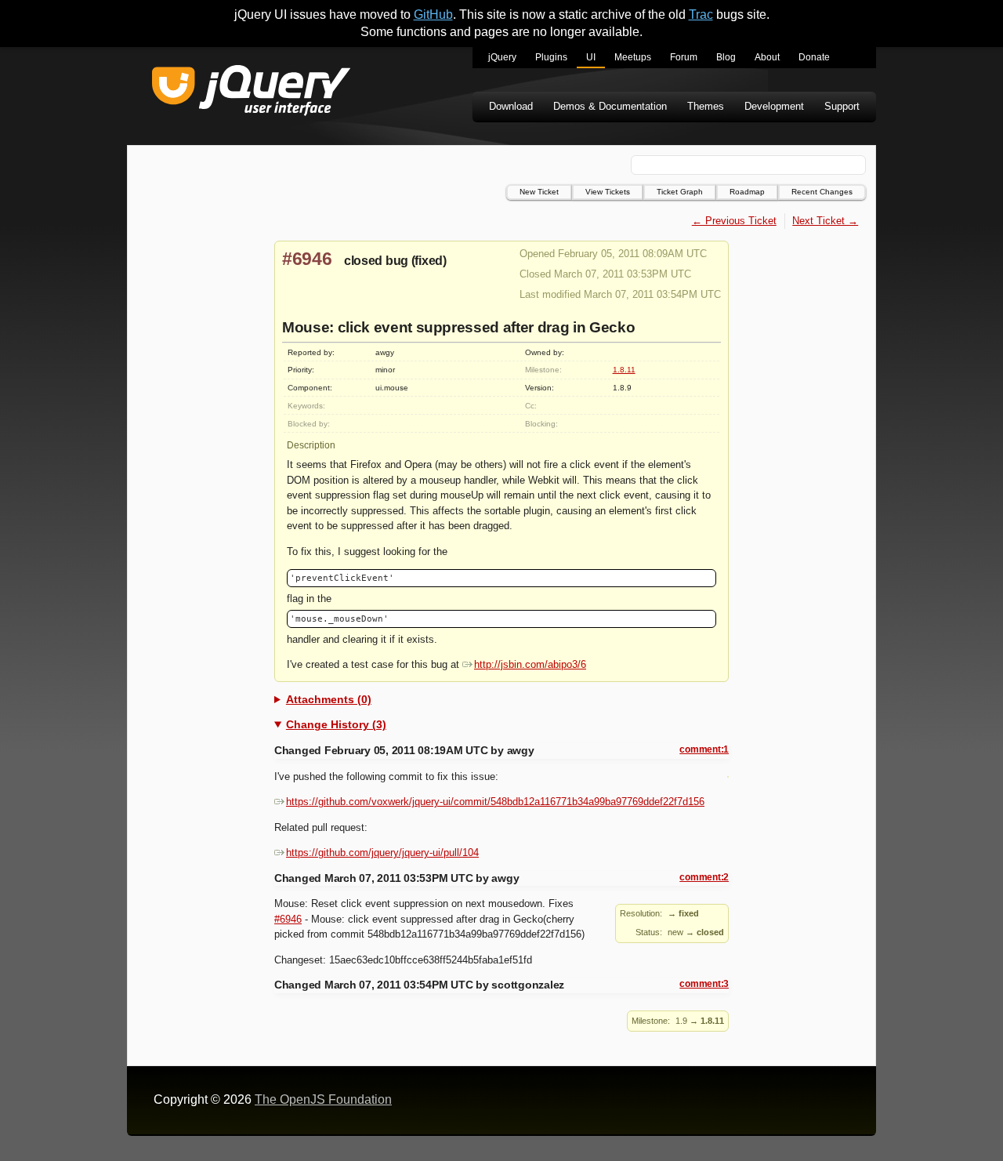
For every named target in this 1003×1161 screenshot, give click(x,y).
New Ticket (539, 191)
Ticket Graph (680, 191)
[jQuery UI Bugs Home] (251, 93)
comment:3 (704, 983)
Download (511, 106)
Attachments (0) (328, 699)
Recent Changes (822, 191)
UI (591, 57)
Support (842, 106)
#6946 (307, 259)
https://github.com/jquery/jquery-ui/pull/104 (382, 852)
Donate (814, 57)
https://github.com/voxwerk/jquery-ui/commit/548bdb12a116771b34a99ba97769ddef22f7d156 (495, 801)
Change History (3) (336, 724)
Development (774, 106)
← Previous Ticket (734, 221)
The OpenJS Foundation (323, 1099)
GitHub (433, 14)
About (767, 57)
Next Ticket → (825, 221)
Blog (726, 57)
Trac (701, 14)
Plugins (551, 57)
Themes (705, 106)
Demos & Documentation (610, 106)
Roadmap (747, 191)
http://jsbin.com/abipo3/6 (530, 664)
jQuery (502, 57)
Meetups (632, 57)
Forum (683, 57)
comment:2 (704, 877)
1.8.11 (624, 369)
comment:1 (704, 749)
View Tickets (607, 191)
